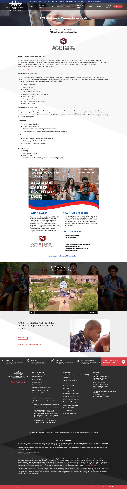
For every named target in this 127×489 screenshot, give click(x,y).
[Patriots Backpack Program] (100, 1)
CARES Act (61, 1)
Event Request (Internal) (39, 382)
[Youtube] (98, 2)
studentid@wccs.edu (52, 406)
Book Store (33, 1)
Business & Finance (79, 6)
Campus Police (42, 1)
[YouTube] (22, 382)
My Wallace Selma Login (70, 402)
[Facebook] (89, 2)
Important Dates (37, 385)
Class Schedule (36, 379)
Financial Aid (70, 6)
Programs (51, 6)
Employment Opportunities (71, 393)
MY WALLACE (117, 6)
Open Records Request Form (41, 387)
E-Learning (89, 6)
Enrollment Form (25, 70)
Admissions (60, 6)
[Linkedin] (96, 2)
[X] (91, 2)
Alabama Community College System (38, 375)
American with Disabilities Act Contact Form (70, 384)
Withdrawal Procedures (70, 413)
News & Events (108, 6)
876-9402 (100, 388)
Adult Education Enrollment (28, 344)
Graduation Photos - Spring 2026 (73, 396)
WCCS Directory (52, 1)
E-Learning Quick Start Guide (71, 391)
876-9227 (100, 380)
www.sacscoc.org (90, 465)
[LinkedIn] (19, 382)
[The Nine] (111, 487)
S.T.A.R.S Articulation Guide (70, 405)
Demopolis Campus (41, 6)
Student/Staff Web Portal (70, 408)
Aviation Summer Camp (70, 380)
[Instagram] (93, 2)
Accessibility (66, 378)
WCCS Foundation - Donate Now (75, 1)
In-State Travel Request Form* (72, 399)
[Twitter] (17, 382)
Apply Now (21, 338)
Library (99, 6)
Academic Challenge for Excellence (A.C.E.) (76, 375)
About (31, 6)
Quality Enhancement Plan (40, 390)
